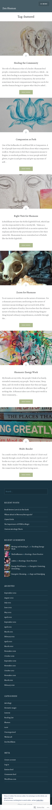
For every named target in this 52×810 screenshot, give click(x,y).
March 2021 (8, 632)
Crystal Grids (9, 519)
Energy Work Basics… (19, 566)
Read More (26, 92)
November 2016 (10, 675)
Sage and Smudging (37, 574)
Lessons (7, 713)
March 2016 (8, 680)
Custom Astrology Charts (13, 529)
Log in (6, 764)
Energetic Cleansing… (19, 574)
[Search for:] (26, 491)
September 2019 (10, 661)
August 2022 (9, 598)
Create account (10, 760)
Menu (45, 4)
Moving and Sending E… (20, 546)
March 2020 (8, 646)
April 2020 (8, 641)
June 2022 (8, 607)
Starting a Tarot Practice (34, 554)
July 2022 (7, 602)
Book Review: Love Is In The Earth (16, 509)
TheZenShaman (16, 554)
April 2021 (8, 627)
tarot (6, 727)
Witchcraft (8, 737)
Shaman (7, 722)
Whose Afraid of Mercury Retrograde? (18, 514)
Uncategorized (10, 732)
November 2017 (10, 665)
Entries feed (8, 769)
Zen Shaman (9, 8)
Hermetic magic (10, 708)
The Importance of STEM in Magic (16, 524)
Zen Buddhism (9, 742)
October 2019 (9, 656)
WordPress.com (10, 779)
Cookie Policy (39, 800)
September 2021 (10, 622)
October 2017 (9, 670)
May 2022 (7, 612)
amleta (13, 561)
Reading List (9, 717)
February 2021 (9, 636)
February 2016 (9, 685)
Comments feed (10, 774)
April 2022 (8, 617)
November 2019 (10, 651)
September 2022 (10, 593)
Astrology (7, 703)
